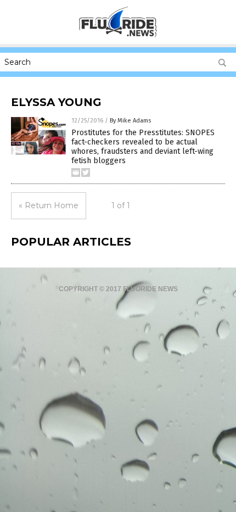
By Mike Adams (130, 120)
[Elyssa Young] (118, 36)
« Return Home (48, 205)
